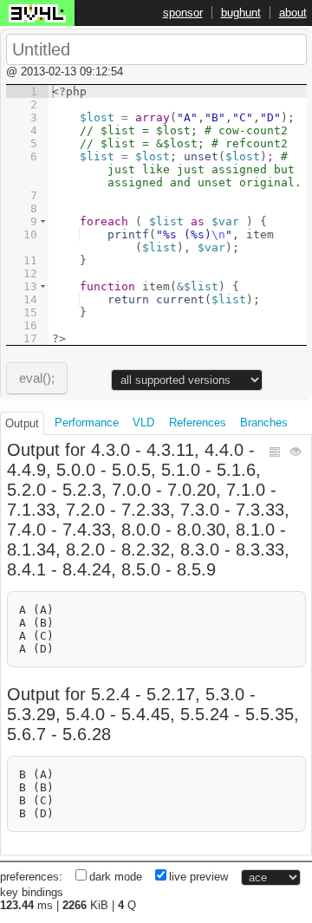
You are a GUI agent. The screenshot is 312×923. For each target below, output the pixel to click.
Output (22, 423)
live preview (198, 876)
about (293, 12)
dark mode (115, 876)
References (197, 422)
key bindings (31, 892)
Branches (264, 422)
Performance (87, 422)
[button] (43, 221)
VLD (143, 422)
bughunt (241, 12)
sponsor (183, 12)
